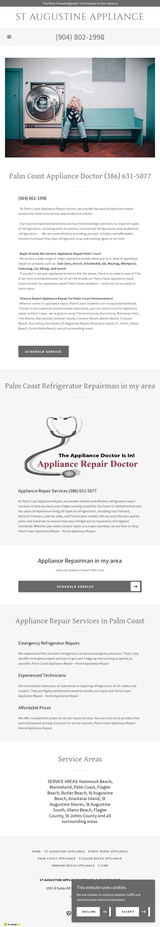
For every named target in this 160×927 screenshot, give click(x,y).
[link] (80, 18)
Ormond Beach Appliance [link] (73, 865)
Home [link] (36, 851)
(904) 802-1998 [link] (79, 37)
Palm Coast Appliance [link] (57, 858)
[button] (9, 37)
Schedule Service (43, 351)
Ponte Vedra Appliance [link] (108, 851)
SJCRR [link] (103, 865)
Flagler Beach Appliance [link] (100, 858)
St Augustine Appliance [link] (64, 851)
